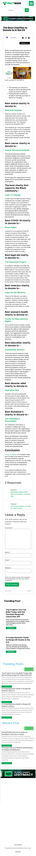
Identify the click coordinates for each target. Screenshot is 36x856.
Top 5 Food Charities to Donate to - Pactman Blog (21, 507)
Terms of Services (18, 844)
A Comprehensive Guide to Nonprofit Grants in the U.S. (18, 639)
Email (7, 560)
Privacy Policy (18, 851)
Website (8, 568)
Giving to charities (11, 454)
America (20, 350)
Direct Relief (10, 227)
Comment (9, 528)
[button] (31, 3)
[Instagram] (26, 38)
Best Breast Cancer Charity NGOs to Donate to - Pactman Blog (20, 494)
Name (7, 552)
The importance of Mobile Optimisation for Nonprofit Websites (17, 749)
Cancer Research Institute (17, 150)
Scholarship (10, 350)
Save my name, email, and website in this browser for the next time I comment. (17, 578)
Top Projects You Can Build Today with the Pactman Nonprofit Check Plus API (16, 613)
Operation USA (12, 390)
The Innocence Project (15, 262)
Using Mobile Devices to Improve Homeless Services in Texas (14, 733)
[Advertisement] (18, 792)
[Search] (27, 10)
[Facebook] (29, 38)
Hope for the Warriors (15, 292)
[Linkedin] (23, 38)
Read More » (11, 628)
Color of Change (12, 195)
